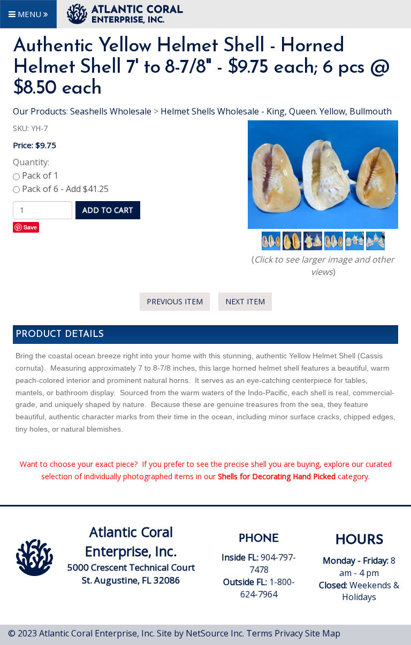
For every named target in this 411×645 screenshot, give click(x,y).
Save (30, 227)
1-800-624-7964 (267, 588)
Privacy (289, 633)
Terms (259, 633)
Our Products (39, 111)
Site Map (322, 633)
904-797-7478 (259, 569)
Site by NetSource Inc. (200, 633)
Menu (29, 14)
